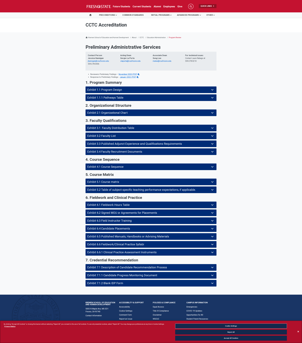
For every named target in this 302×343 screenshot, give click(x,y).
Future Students (121, 6)
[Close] (298, 331)
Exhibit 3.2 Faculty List (101, 136)
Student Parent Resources (197, 319)
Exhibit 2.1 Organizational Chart (107, 112)
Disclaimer (157, 315)
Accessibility (124, 307)
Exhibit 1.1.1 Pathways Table (105, 97)
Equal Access (158, 307)
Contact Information (94, 315)
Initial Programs (160, 15)
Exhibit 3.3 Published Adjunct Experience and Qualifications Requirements (134, 143)
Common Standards (133, 15)
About (134, 37)
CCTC (142, 37)
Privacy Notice (9, 326)
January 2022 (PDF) (128, 77)
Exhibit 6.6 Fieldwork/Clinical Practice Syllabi (115, 244)
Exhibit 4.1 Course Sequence (105, 166)
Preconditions (107, 15)
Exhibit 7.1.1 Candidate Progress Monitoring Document (122, 275)
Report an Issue (125, 319)
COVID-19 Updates (194, 311)
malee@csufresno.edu (162, 61)
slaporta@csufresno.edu (130, 61)
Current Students (142, 6)
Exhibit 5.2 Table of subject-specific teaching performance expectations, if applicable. (141, 189)
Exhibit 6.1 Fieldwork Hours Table (108, 205)
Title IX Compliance (161, 311)
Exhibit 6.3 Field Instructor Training (109, 220)
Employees (169, 6)
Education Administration (156, 37)
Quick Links (206, 6)
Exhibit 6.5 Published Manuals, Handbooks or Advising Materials (128, 236)
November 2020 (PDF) (128, 74)
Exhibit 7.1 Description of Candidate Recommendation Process (127, 267)
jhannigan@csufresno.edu (98, 61)
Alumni (157, 6)
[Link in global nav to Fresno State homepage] (99, 6)
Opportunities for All (194, 315)
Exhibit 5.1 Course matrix (103, 182)
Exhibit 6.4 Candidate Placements (108, 228)
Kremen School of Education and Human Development (108, 37)
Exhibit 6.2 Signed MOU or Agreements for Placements (122, 212)
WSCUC (156, 319)
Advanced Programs (188, 15)
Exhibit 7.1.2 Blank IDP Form (105, 283)
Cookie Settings (125, 311)
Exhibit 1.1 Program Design (104, 89)
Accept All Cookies (231, 338)
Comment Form (125, 315)
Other (209, 15)
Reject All (231, 332)
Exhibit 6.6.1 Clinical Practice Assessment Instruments (122, 252)
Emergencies (191, 307)
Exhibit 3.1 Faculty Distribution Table (110, 128)
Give (179, 6)
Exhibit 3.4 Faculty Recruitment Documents (114, 151)
